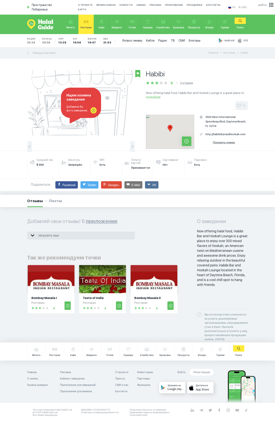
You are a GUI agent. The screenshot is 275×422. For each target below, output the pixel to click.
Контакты (213, 5)
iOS (245, 40)
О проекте (85, 5)
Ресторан (229, 52)
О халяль (32, 378)
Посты (55, 201)
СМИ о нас (122, 384)
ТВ (173, 40)
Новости (126, 5)
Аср (77, 41)
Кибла (150, 40)
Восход (47, 41)
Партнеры (143, 378)
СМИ (181, 40)
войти (262, 5)
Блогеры (194, 40)
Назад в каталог (44, 53)
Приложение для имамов (76, 391)
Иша (107, 41)
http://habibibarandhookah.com (225, 134)
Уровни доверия (37, 384)
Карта (82, 9)
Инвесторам (145, 372)
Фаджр (31, 41)
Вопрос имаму (132, 40)
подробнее (153, 96)
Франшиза (143, 384)
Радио (162, 40)
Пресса (120, 378)
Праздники (194, 5)
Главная (213, 52)
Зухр (62, 41)
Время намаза (106, 5)
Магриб (92, 41)
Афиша (141, 5)
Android (229, 40)
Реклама (155, 5)
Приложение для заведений (78, 384)
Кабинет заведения (72, 378)
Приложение (174, 5)
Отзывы (35, 201)
